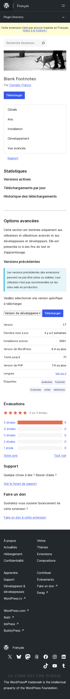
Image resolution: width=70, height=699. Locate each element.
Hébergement (13, 554)
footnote (60, 382)
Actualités (10, 547)
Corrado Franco (20, 85)
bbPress (11, 624)
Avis (10, 119)
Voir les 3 (60, 373)
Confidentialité (14, 560)
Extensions (44, 554)
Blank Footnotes (20, 78)
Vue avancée (17, 148)
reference (59, 389)
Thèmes (42, 547)
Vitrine (41, 541)
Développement (18, 138)
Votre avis (11, 455)
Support (12, 158)
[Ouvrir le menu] (64, 5)
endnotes (47, 382)
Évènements (45, 579)
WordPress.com (16, 611)
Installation (15, 129)
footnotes (35, 389)
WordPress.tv (15, 598)
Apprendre (11, 573)
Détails (12, 109)
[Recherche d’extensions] (43, 43)
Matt (9, 617)
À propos (10, 541)
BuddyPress (14, 630)
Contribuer (44, 573)
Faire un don (47, 586)
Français (18, 647)
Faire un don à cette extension (25, 517)
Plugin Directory (14, 17)
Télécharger (14, 95)
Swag (42, 593)
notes (47, 389)
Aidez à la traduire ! (35, 30)
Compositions (46, 560)
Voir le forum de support (20, 484)
